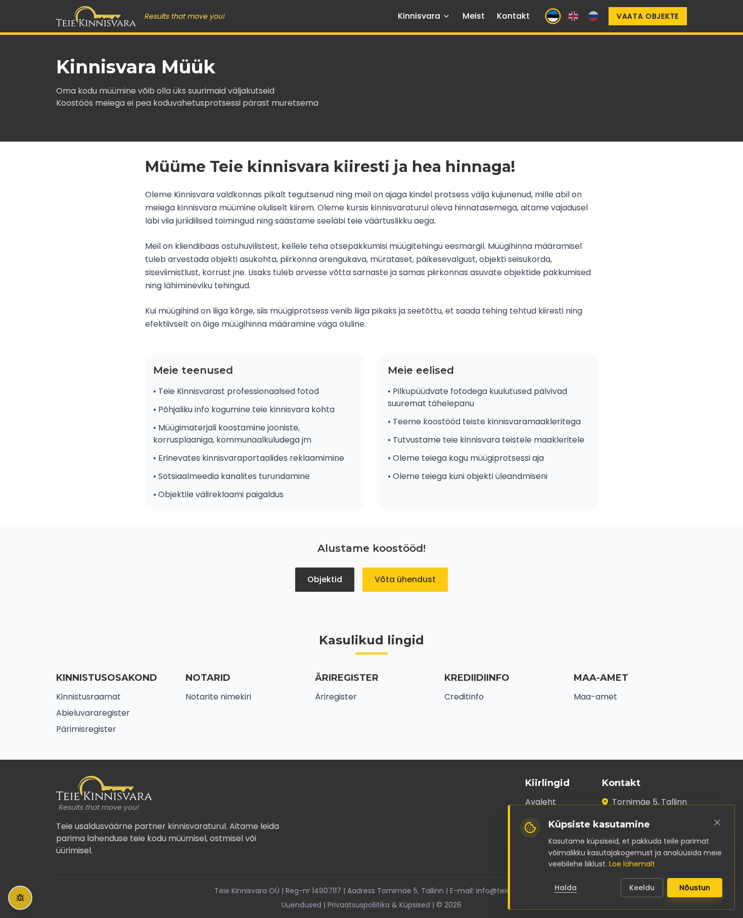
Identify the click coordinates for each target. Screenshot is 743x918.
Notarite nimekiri (218, 697)
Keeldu (642, 888)
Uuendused (301, 905)
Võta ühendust (405, 579)
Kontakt (513, 16)
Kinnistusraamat (88, 697)
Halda (565, 888)
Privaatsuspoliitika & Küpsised (379, 905)
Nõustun (694, 888)
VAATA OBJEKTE (648, 16)
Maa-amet (595, 697)
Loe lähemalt (632, 864)
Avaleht (540, 802)
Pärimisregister (86, 729)
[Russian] (593, 16)
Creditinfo (464, 697)
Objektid (324, 579)
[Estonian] (553, 16)
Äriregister (336, 697)
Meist (473, 16)
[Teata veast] (20, 898)
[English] (573, 16)
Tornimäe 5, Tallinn (649, 802)
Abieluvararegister (93, 713)
